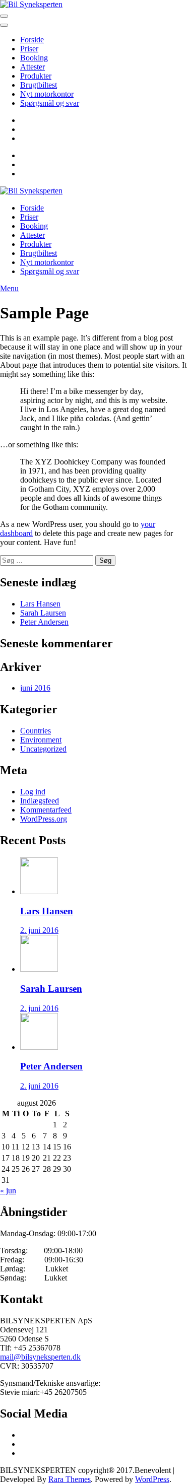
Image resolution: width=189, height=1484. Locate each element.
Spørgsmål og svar (49, 103)
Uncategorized (43, 749)
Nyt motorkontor (47, 94)
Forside (32, 39)
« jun (8, 1190)
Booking (34, 57)
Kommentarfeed (46, 809)
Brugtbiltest (38, 85)
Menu (9, 288)
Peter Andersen (44, 622)
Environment (40, 739)
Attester (32, 66)
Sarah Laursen (43, 613)
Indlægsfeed (39, 800)
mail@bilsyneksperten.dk (40, 1357)
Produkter (35, 76)
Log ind (32, 791)
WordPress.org (43, 819)
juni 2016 (35, 688)
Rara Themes (69, 1479)
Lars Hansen (40, 603)
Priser (29, 48)
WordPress (152, 1479)
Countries (35, 730)
